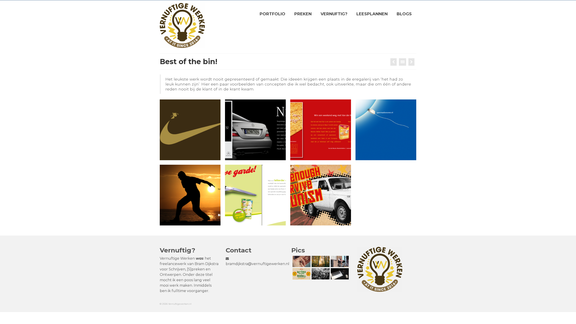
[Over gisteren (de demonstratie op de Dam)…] (320, 273)
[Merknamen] (393, 62)
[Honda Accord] (411, 62)
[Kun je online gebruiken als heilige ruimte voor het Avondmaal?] (339, 273)
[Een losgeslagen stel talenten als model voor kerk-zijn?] (300, 273)
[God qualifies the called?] (339, 261)
